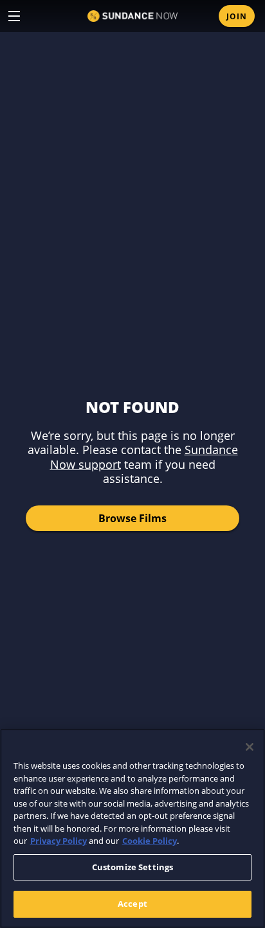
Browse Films (132, 518)
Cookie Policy (149, 840)
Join (236, 16)
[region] (132, 828)
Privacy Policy (58, 840)
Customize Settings (132, 867)
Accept (132, 903)
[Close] (249, 747)
